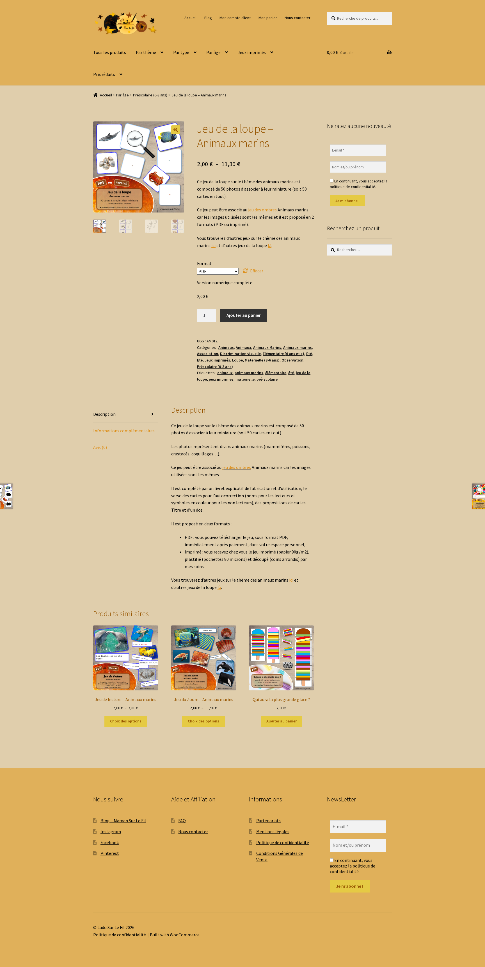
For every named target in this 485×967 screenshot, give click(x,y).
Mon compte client (235, 17)
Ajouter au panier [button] (281, 721)
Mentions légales (272, 831)
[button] (175, 129)
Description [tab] (104, 414)
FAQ (182, 820)
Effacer (256, 271)
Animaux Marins (267, 347)
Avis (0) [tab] (100, 447)
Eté (309, 353)
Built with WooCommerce (175, 934)
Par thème (146, 52)
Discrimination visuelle (240, 353)
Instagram (110, 831)
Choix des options (125, 721)
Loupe (237, 360)
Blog (208, 17)
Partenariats (268, 820)
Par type (181, 52)
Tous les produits (109, 52)
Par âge (213, 52)
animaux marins (249, 372)
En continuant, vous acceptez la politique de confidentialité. (358, 184)
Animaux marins (297, 347)
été (291, 372)
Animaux (226, 347)
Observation (292, 360)
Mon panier (267, 17)
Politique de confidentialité (282, 842)
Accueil (190, 17)
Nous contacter (297, 17)
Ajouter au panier (244, 315)
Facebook (109, 842)
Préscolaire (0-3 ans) (150, 95)
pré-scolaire (267, 379)
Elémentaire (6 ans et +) (283, 353)
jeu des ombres (262, 210)
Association (207, 353)
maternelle (245, 379)
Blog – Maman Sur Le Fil (123, 820)
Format (204, 263)
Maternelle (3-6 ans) (262, 360)
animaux (225, 372)
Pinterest (109, 853)
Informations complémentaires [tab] (124, 430)
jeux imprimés (221, 379)
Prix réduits (104, 74)
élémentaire (275, 372)
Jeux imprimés (252, 52)
